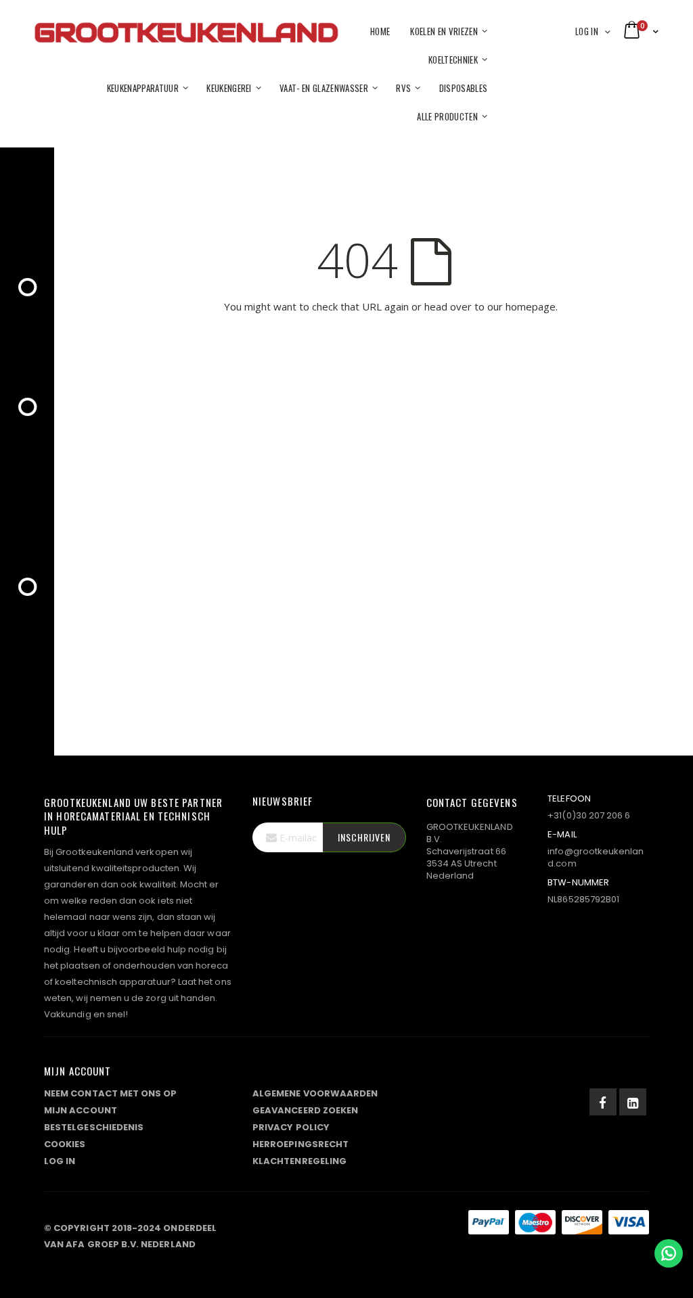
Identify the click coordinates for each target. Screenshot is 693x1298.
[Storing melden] (346, 1224)
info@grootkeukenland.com (595, 857)
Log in (586, 31)
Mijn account (80, 1110)
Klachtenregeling (299, 1161)
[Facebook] (603, 1101)
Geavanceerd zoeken (305, 1110)
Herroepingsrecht (300, 1144)
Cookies (64, 1144)
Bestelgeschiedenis (93, 1127)
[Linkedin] (632, 1101)
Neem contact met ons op (110, 1093)
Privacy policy (291, 1127)
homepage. (532, 306)
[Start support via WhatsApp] (668, 1253)
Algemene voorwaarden (315, 1093)
